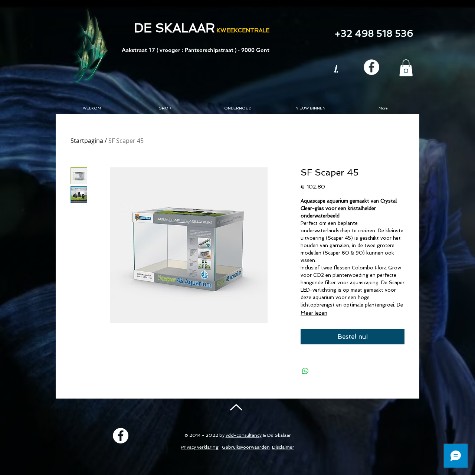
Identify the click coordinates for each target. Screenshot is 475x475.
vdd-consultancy (244, 435)
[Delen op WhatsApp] (305, 371)
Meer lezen (314, 313)
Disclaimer (283, 447)
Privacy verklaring (200, 447)
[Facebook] (371, 67)
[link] (406, 67)
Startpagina (87, 141)
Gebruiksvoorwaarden (246, 447)
